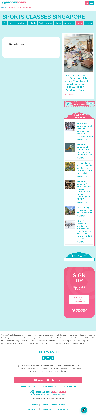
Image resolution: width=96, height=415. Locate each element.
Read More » (82, 139)
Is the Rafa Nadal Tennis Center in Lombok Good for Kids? (85, 168)
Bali (11, 23)
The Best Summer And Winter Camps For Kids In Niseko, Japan (85, 129)
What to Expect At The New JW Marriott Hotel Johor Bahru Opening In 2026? (84, 190)
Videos (88, 23)
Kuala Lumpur (45, 23)
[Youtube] (48, 358)
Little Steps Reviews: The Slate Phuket (85, 210)
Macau (58, 23)
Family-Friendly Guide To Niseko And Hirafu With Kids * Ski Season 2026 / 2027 (84, 229)
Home (3, 8)
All (5, 23)
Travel (79, 23)
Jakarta (32, 23)
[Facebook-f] (44, 358)
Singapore (69, 23)
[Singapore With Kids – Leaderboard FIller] (79, 104)
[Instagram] (52, 358)
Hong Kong (20, 23)
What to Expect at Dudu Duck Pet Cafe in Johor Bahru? (84, 149)
